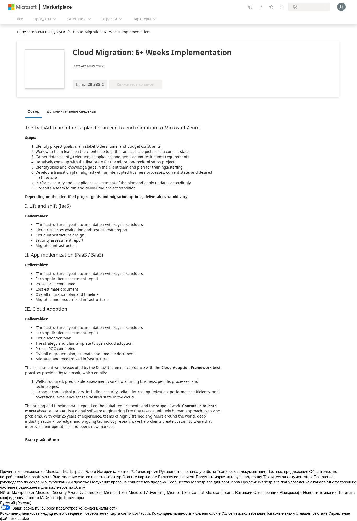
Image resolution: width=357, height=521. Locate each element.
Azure (73, 492)
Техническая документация (241, 471)
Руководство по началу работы (187, 471)
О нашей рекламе (311, 513)
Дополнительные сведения (71, 111)
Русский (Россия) (15, 502)
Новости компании (319, 492)
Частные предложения (287, 471)
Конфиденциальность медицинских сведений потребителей (54, 513)
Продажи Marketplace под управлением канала (283, 481)
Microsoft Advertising (147, 492)
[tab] (34, 111)
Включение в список (176, 476)
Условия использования (243, 513)
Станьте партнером (139, 476)
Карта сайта (120, 513)
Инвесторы (74, 497)
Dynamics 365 (91, 492)
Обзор (33, 111)
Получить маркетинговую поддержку (229, 476)
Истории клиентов (113, 471)
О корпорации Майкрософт (277, 492)
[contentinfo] (70, 32)
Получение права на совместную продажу (128, 481)
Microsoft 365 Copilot (185, 492)
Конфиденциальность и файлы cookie (186, 513)
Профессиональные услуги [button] (41, 31)
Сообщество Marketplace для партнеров (203, 481)
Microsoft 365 (116, 492)
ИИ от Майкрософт (17, 492)
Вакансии (243, 492)
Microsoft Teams (219, 492)
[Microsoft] (22, 7)
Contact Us (141, 513)
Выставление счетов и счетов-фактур (87, 476)
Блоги (90, 471)
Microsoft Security (51, 492)
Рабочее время (144, 471)
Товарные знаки (280, 513)
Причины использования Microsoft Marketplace (42, 471)
